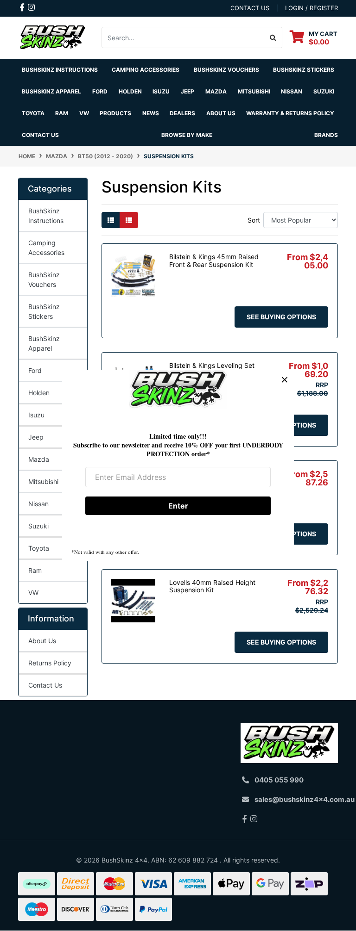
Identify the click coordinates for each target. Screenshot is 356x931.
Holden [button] (130, 91)
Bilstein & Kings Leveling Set (211, 365)
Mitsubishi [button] (254, 91)
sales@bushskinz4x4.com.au (304, 799)
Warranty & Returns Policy (290, 113)
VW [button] (84, 113)
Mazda (38, 459)
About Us (42, 641)
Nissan (38, 504)
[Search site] (273, 37)
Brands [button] (326, 134)
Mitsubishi (43, 481)
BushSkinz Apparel (51, 91)
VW (33, 592)
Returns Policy (49, 663)
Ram (35, 570)
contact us (249, 8)
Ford (35, 370)
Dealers (182, 113)
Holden (39, 393)
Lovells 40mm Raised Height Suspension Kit (212, 586)
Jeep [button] (187, 91)
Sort (254, 220)
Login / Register (311, 8)
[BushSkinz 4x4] (53, 37)
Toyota (38, 548)
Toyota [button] (33, 113)
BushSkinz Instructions (60, 69)
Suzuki (38, 526)
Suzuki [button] (323, 91)
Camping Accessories (145, 69)
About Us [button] (220, 113)
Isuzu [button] (161, 91)
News (150, 113)
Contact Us (40, 134)
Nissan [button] (291, 91)
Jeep (36, 437)
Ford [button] (100, 91)
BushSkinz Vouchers (226, 69)
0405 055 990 (279, 780)
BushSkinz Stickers (303, 69)
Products (115, 113)
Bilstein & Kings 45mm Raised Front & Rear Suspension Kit (214, 260)
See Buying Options (281, 317)
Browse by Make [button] (186, 134)
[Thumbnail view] (111, 220)
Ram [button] (61, 113)
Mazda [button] (216, 91)
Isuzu (36, 415)
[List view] (129, 220)
